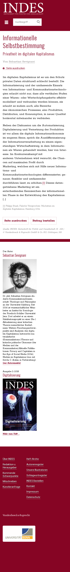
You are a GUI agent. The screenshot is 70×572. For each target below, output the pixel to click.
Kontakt (31, 486)
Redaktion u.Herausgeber (10, 466)
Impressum (33, 491)
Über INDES (9, 459)
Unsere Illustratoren (37, 470)
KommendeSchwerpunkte (10, 474)
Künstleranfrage (11, 486)
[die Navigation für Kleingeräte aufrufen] (7, 22)
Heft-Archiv (33, 459)
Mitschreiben (10, 481)
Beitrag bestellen (44, 220)
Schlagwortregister (37, 475)
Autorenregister (35, 464)
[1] (43, 183)
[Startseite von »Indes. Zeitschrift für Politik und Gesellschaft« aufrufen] (23, 14)
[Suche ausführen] (38, 21)
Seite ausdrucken (15, 68)
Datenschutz (33, 497)
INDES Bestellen (35, 480)
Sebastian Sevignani (22, 61)
